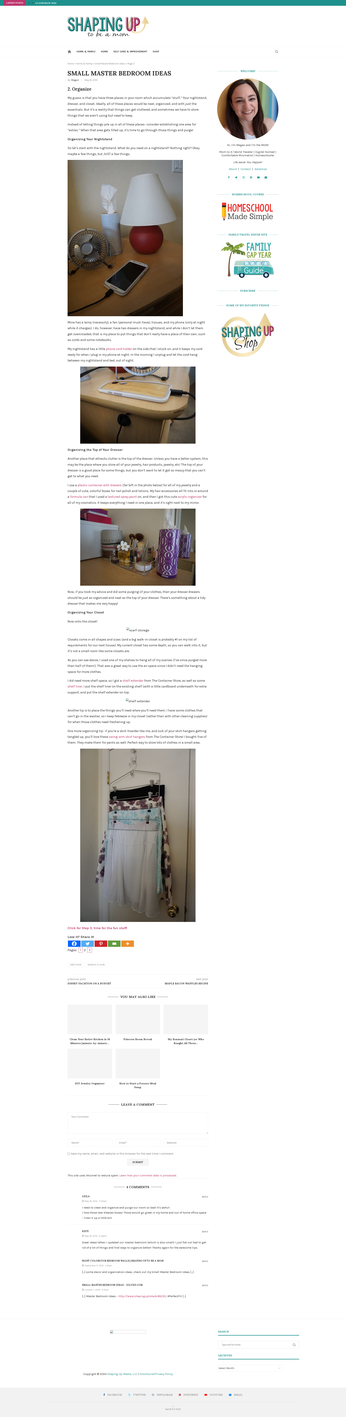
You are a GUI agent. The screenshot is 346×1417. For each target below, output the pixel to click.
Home (104, 51)
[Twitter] (87, 944)
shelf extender (133, 681)
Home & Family (86, 51)
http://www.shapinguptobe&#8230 (142, 1296)
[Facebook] (74, 944)
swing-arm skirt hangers (127, 737)
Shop (156, 51)
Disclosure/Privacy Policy (156, 1374)
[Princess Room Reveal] (138, 1019)
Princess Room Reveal (137, 1039)
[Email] (114, 944)
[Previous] (28, 3)
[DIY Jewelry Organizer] (90, 1063)
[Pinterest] (101, 944)
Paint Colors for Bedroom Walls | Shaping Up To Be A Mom (123, 1260)
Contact (246, 169)
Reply (205, 1197)
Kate (85, 1231)
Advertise (260, 169)
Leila (86, 1196)
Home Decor (75, 965)
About (233, 169)
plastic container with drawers (100, 485)
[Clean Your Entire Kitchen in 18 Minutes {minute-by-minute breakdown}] (90, 1019)
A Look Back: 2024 (45, 3)
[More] (127, 944)
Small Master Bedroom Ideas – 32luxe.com (112, 1285)
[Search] (276, 51)
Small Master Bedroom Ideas (110, 63)
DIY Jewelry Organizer (90, 1083)
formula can (79, 497)
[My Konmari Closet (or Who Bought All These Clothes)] (186, 1019)
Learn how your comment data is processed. (148, 1175)
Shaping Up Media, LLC (122, 1374)
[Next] (32, 3)
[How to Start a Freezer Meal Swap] (138, 1063)
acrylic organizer (190, 497)
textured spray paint (122, 497)
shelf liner (75, 686)
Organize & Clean (96, 965)
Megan (75, 80)
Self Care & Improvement (130, 51)
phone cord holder (119, 349)
